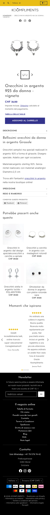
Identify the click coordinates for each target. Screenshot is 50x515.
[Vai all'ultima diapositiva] (2, 340)
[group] (25, 74)
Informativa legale (37, 503)
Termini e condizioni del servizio (25, 501)
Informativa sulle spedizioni (17, 503)
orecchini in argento (35, 178)
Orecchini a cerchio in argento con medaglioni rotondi (37, 250)
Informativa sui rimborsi (14, 498)
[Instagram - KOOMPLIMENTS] (25, 20)
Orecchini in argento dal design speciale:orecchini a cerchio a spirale (13, 251)
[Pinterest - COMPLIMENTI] (30, 20)
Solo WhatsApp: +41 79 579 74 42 (25, 454)
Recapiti (25, 505)
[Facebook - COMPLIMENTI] (20, 20)
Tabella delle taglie (15, 114)
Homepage (7, 16)
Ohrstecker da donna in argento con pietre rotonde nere (37, 290)
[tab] (22, 370)
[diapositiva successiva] (32, 75)
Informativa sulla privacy (35, 498)
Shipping (24, 105)
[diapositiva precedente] (18, 75)
